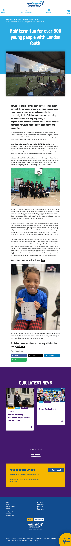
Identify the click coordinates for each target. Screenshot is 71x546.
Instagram (42, 509)
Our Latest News (28, 19)
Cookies (8, 504)
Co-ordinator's (26, 13)
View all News (35, 454)
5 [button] (41, 449)
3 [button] (35, 449)
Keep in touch (39, 519)
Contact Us (8, 508)
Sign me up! (56, 470)
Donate (30, 519)
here (43, 260)
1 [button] (30, 449)
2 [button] (33, 449)
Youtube (41, 507)
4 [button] (38, 449)
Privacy (8, 502)
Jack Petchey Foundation (13, 19)
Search (48, 13)
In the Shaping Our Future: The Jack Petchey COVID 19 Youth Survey (31, 144)
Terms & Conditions (11, 506)
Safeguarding (9, 511)
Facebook (41, 504)
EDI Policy (8, 513)
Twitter (41, 502)
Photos (3, 13)
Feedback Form (10, 515)
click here (20, 346)
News (37, 19)
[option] (20, 406)
